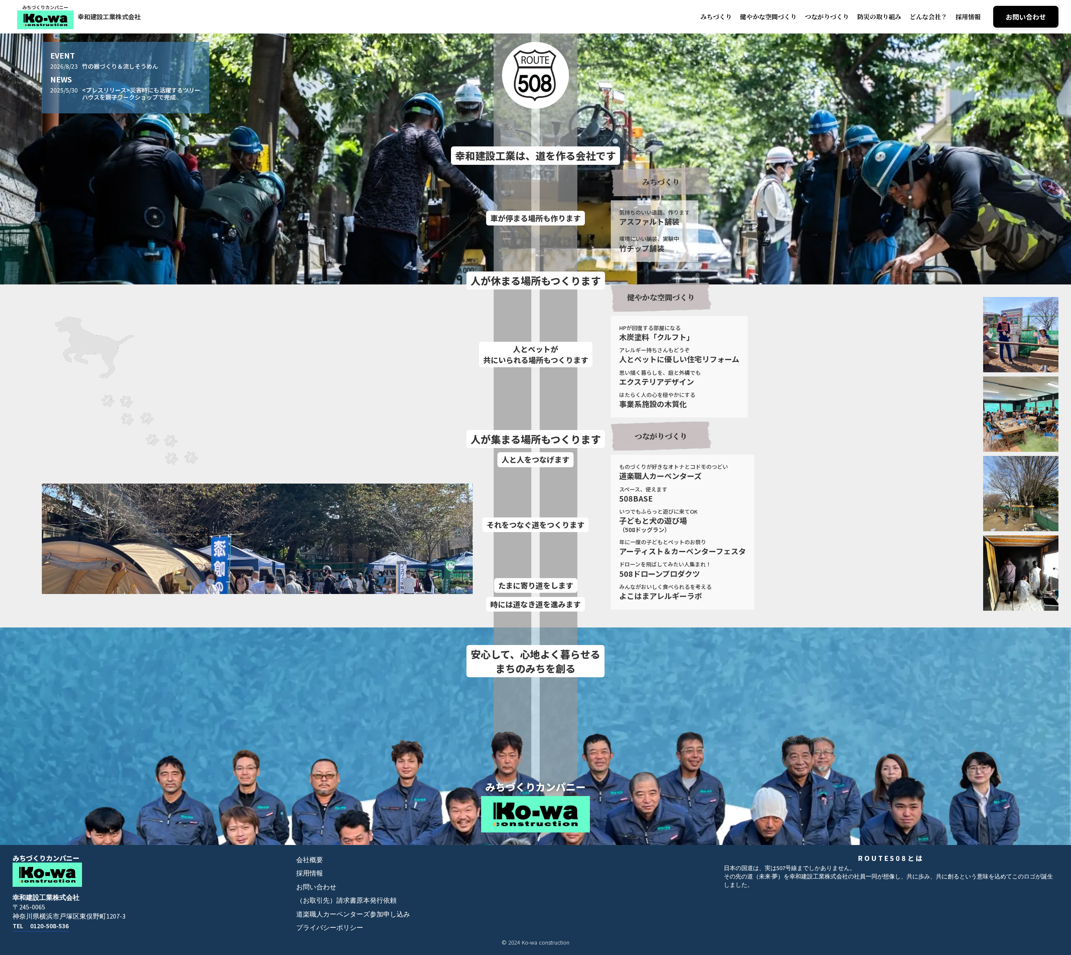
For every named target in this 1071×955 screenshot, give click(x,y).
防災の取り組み (879, 16)
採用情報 (968, 16)
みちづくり (716, 16)
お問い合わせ (316, 887)
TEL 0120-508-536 (41, 926)
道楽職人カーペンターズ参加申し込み (353, 914)
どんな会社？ (928, 16)
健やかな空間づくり (768, 16)
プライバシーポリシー (329, 927)
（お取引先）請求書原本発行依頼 (346, 900)
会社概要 (309, 860)
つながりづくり (827, 16)
